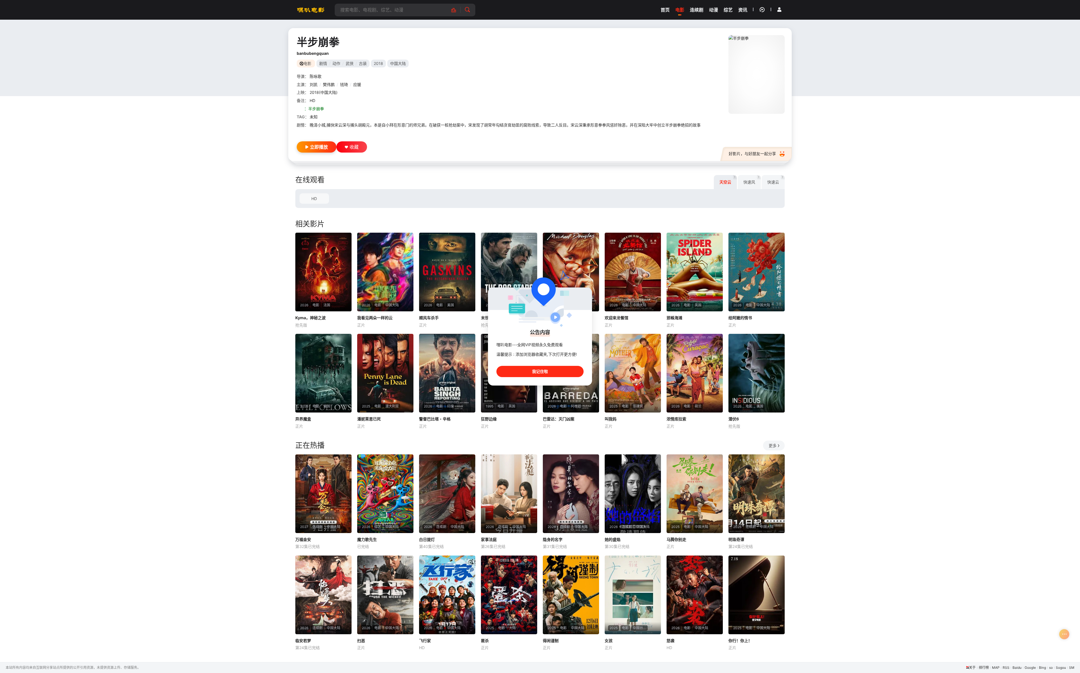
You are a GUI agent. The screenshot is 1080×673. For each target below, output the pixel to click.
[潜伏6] (756, 373)
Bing (1042, 667)
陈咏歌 (315, 76)
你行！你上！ (740, 640)
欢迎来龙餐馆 (616, 317)
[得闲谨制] (571, 595)
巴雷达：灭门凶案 (558, 418)
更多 (773, 445)
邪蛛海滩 (674, 317)
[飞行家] (447, 595)
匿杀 (485, 640)
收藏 (354, 147)
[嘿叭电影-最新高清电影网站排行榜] (456, 10)
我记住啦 (540, 371)
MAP (996, 667)
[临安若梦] (323, 595)
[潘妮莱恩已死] (385, 373)
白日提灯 (427, 539)
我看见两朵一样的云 (375, 317)
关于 (972, 667)
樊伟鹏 (329, 84)
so (1051, 667)
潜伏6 (733, 418)
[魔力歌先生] (385, 493)
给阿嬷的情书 (740, 317)
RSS (1006, 667)
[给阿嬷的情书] (756, 272)
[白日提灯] (447, 493)
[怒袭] (695, 595)
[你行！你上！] (756, 595)
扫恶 (361, 640)
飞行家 (425, 640)
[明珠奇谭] (756, 493)
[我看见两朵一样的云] (385, 272)
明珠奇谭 (736, 539)
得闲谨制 (551, 640)
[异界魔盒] (323, 373)
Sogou (1061, 667)
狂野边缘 (489, 418)
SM (1071, 667)
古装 (363, 63)
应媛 (357, 84)
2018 (378, 63)
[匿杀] (509, 595)
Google (1030, 667)
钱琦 (344, 84)
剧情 (323, 63)
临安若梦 (303, 640)
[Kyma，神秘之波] (323, 272)
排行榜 (984, 667)
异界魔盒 (303, 418)
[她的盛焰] (633, 493)
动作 (336, 63)
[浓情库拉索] (695, 373)
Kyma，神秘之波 (310, 317)
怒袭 (670, 640)
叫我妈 (610, 418)
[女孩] (633, 595)
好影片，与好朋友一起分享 (752, 153)
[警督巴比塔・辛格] (447, 373)
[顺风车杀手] (447, 272)
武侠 (350, 63)
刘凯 (314, 84)
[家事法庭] (509, 493)
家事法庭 (489, 539)
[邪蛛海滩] (695, 272)
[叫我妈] (633, 373)
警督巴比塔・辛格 (435, 418)
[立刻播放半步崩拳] (756, 74)
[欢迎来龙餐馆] (633, 272)
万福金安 (303, 539)
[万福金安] (323, 493)
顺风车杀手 (429, 317)
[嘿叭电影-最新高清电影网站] (310, 10)
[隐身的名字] (571, 493)
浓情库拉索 (676, 418)
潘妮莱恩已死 (369, 418)
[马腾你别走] (695, 493)
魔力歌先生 (367, 539)
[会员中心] (779, 9)
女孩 (609, 640)
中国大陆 (398, 63)
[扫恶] (385, 595)
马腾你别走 (676, 539)
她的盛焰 (612, 539)
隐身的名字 (552, 539)
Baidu (1017, 667)
